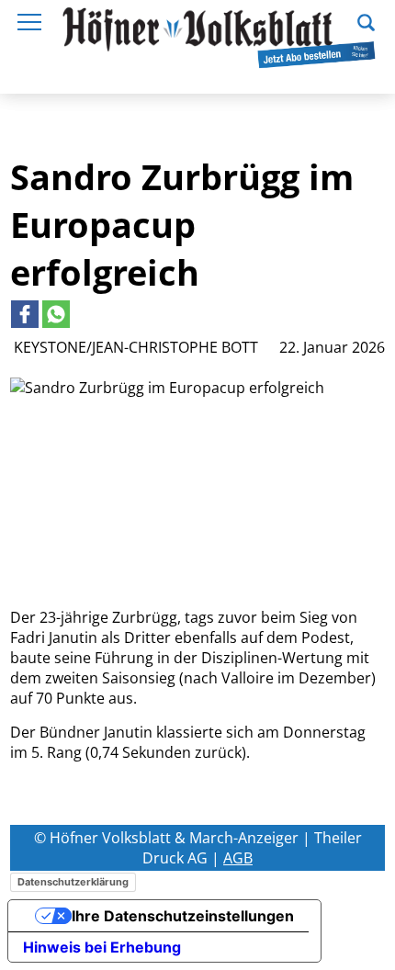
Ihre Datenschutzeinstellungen (183, 916)
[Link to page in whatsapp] (56, 314)
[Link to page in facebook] (25, 314)
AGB (238, 858)
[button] (366, 20)
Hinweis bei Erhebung (102, 947)
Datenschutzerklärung (73, 881)
